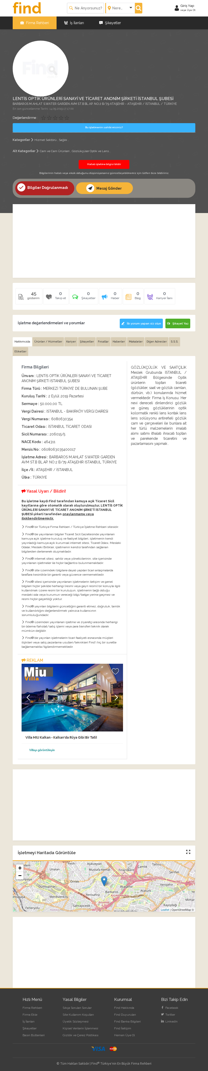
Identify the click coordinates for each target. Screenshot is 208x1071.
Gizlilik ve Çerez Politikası (80, 1035)
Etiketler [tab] (20, 351)
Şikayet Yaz (180, 323)
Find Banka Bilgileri (127, 1021)
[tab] (83, 298)
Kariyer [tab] (71, 341)
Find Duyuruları (125, 1014)
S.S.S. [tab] (174, 341)
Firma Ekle (30, 1014)
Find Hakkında (124, 1008)
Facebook (171, 1008)
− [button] (20, 875)
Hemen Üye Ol (124, 1035)
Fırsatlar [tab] (103, 341)
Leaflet (165, 909)
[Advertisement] (104, 241)
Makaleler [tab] (136, 341)
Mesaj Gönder (109, 188)
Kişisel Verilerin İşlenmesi (80, 1028)
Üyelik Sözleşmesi (76, 1021)
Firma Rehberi (37, 23)
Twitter (170, 1014)
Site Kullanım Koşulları (78, 1014)
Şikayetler (112, 23)
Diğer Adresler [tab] (157, 341)
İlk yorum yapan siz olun (144, 323)
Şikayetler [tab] (87, 341)
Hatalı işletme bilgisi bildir (104, 164)
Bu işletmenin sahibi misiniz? (104, 127)
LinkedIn (171, 1021)
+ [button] (20, 868)
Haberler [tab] (119, 341)
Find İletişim (122, 1028)
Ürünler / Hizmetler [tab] (48, 341)
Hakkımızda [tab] (22, 341)
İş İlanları (76, 23)
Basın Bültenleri (34, 1035)
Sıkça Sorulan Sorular (77, 1008)
